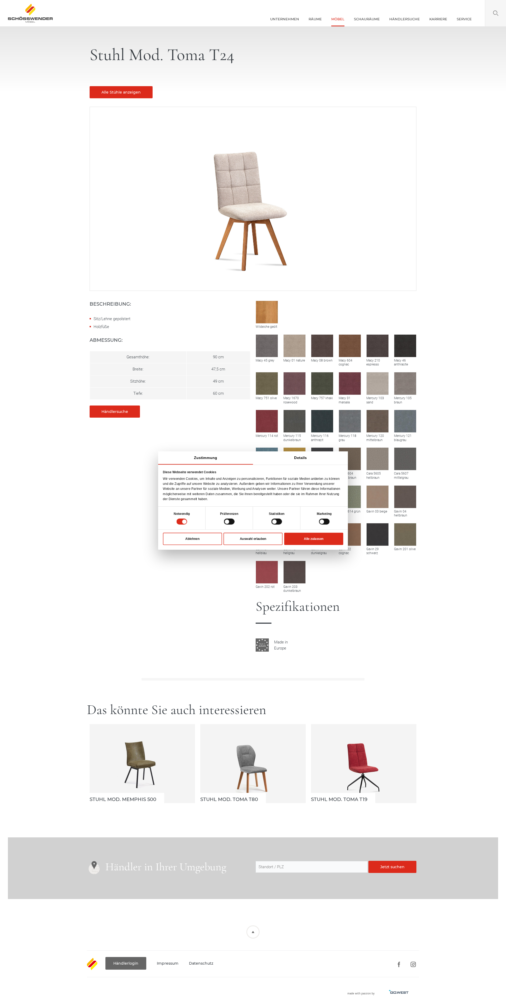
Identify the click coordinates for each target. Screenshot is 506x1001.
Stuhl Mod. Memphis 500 (142, 763)
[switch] (229, 521)
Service (464, 19)
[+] (267, 345)
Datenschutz (201, 963)
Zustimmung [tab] (205, 458)
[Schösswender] (30, 13)
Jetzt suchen (392, 867)
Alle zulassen (313, 538)
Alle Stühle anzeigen (121, 92)
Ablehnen (192, 538)
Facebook (399, 964)
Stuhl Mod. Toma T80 (253, 763)
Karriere (438, 19)
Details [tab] (300, 458)
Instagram (413, 964)
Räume (315, 19)
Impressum (167, 963)
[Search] (495, 13)
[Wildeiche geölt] (267, 312)
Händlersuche (404, 19)
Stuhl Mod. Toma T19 (363, 763)
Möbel (337, 19)
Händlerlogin (125, 963)
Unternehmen (284, 19)
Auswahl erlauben (253, 538)
